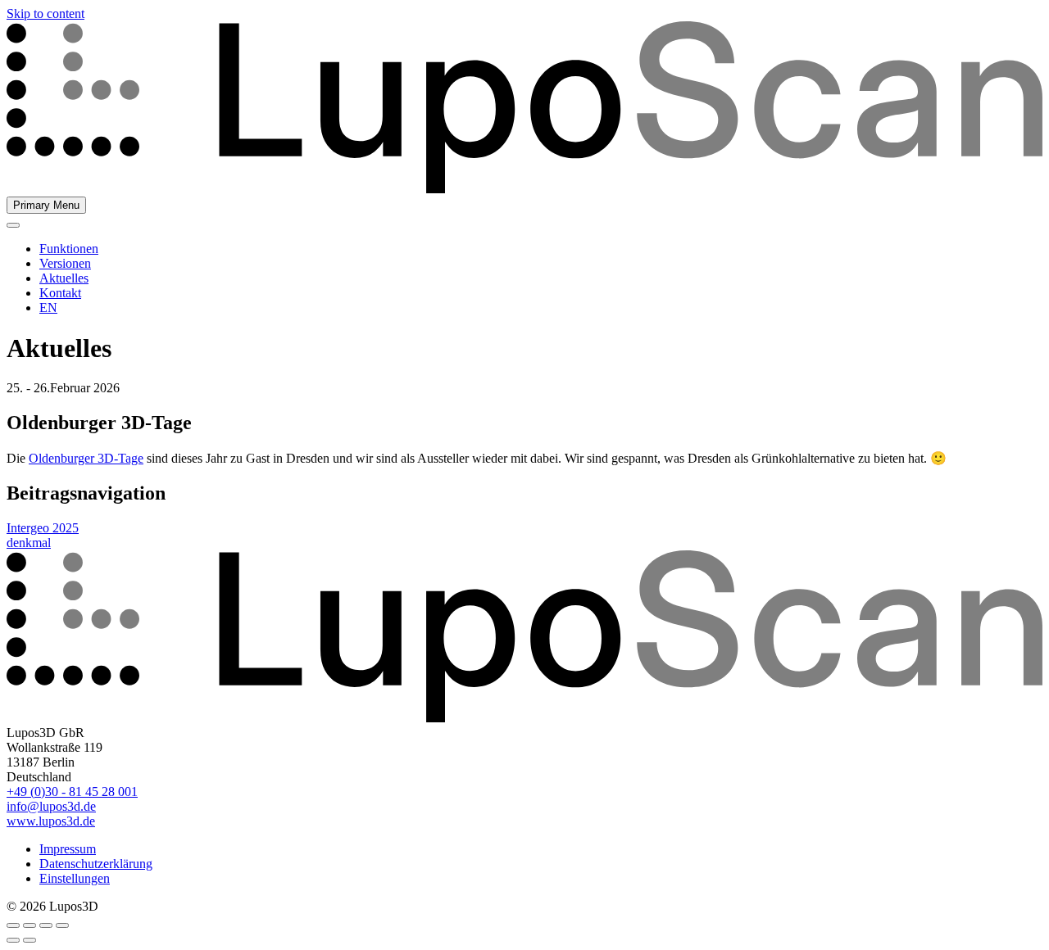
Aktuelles (64, 278)
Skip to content (45, 13)
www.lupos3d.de (51, 821)
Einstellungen (74, 878)
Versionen (65, 263)
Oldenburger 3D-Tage (86, 458)
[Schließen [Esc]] (13, 925)
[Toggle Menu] (13, 225)
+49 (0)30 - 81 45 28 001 (72, 791)
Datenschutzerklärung (95, 864)
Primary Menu (46, 205)
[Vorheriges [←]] (13, 940)
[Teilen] (29, 925)
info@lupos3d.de (51, 806)
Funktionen (68, 249)
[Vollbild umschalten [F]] (45, 925)
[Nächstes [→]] (29, 940)
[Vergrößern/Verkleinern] (62, 925)
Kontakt (60, 293)
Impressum (67, 849)
